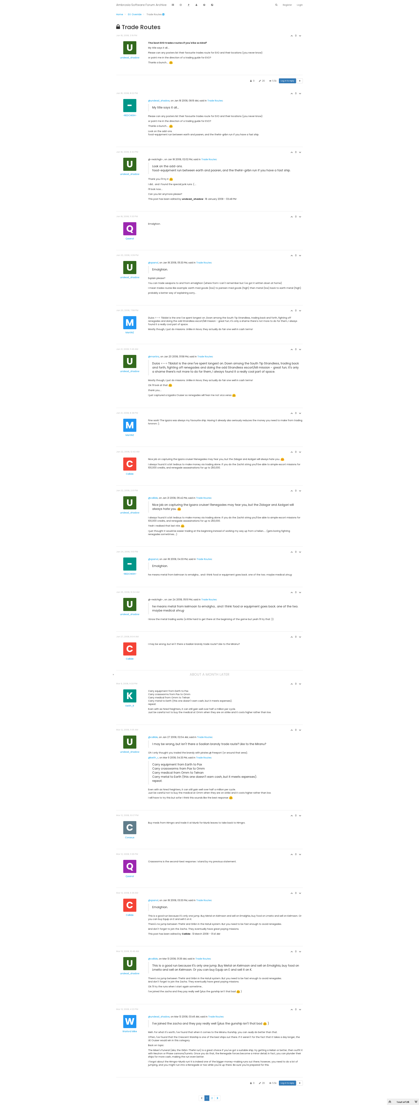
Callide (130, 474)
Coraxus (129, 837)
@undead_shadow (159, 100)
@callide (153, 498)
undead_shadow (129, 57)
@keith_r (153, 757)
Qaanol (130, 238)
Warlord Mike (129, 1031)
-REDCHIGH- (130, 115)
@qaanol (153, 262)
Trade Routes (215, 100)
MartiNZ (130, 332)
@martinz (153, 356)
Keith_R (130, 705)
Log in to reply (287, 80)
